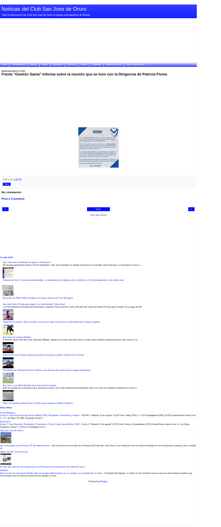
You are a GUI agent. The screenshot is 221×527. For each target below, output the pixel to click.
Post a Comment (13, 198)
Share (6, 184)
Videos (45, 64)
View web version (98, 215)
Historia (33, 64)
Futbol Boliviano (7, 412)
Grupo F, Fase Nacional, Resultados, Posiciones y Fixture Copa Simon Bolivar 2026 (40, 424)
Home (98, 209)
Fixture (84, 64)
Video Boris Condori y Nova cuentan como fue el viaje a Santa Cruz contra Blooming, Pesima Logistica (51, 322)
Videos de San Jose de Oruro (14, 451)
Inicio (4, 64)
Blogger (104, 481)
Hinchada (71, 64)
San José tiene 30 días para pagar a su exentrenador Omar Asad (34, 304)
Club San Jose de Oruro (11, 430)
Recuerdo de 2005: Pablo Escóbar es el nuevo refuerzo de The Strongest (38, 298)
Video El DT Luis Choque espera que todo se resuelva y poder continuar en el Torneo (43, 355)
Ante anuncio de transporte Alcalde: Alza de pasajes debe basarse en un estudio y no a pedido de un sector (51, 473)
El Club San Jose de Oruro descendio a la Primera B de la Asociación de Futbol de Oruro (42, 467)
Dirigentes (96, 64)
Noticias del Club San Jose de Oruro (44, 9)
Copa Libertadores (135, 64)
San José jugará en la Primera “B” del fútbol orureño (25, 445)
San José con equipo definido (17, 337)
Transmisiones (18, 64)
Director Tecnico (113, 64)
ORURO (4, 470)
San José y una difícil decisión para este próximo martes (29, 385)
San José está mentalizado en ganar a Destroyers (26, 262)
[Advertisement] (98, 41)
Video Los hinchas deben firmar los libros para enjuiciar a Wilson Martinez (38, 403)
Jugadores (58, 64)
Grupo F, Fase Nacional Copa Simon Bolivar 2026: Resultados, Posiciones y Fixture (40, 415)
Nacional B (5, 421)
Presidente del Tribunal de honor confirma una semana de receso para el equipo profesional (47, 370)
